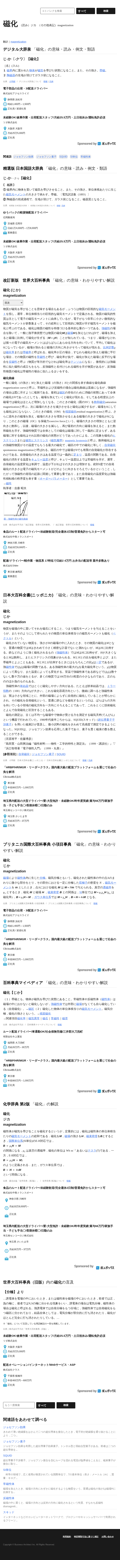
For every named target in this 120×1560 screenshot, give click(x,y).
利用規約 (67, 1536)
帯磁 (102, 70)
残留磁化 (71, 411)
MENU (6, 3)
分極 (42, 877)
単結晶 (24, 686)
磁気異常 (34, 1018)
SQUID (63, 156)
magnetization (18, 41)
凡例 (51, 81)
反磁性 (13, 361)
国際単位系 (16, 1140)
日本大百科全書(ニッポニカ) (28, 595)
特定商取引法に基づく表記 (86, 1536)
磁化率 (10, 352)
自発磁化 (110, 445)
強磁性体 (62, 652)
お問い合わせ (108, 1536)
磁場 (70, 333)
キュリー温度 (39, 459)
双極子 (83, 882)
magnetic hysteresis (76, 440)
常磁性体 (86, 156)
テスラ (92, 1150)
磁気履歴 (56, 440)
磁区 (62, 392)
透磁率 (107, 887)
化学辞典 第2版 (16, 1104)
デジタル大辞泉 (17, 49)
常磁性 (41, 357)
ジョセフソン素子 (46, 156)
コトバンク (18, 11)
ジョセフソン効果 (23, 156)
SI (80, 892)
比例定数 (108, 347)
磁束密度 (53, 892)
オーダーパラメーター (54, 478)
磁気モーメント (16, 194)
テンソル (76, 361)
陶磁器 (11, 75)
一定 (99, 662)
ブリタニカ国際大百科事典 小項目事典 (37, 844)
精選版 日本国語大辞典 (23, 168)
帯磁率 (27, 352)
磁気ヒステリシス (37, 440)
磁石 (45, 1018)
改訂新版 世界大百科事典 (26, 280)
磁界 (9, 70)
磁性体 (10, 667)
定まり (77, 454)
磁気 (40, 70)
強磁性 (106, 328)
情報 (45, 81)
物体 (32, 70)
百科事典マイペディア (23, 982)
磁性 (9, 483)
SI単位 (74, 156)
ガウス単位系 (42, 897)
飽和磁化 (99, 402)
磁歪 (65, 1018)
